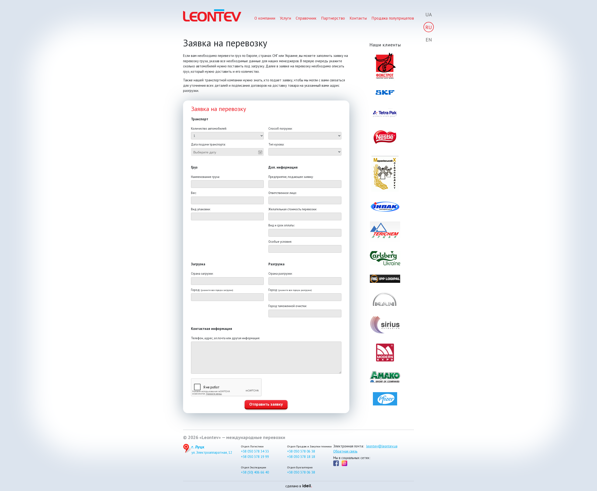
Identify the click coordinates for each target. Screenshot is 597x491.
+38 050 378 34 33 (255, 451)
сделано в (297, 486)
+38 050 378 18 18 (301, 456)
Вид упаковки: (200, 209)
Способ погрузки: (280, 129)
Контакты (358, 18)
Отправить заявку (266, 404)
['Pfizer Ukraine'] (385, 398)
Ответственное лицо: (282, 193)
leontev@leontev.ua (381, 446)
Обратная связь (345, 451)
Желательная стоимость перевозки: (292, 209)
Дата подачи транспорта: (208, 144)
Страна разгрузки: (280, 274)
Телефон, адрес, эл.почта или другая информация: (225, 338)
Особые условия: (280, 242)
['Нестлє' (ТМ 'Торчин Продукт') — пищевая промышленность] (385, 137)
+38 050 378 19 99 (255, 456)
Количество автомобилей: (209, 129)
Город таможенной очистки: (287, 306)
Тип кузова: (276, 144)
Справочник (306, 18)
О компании (264, 18)
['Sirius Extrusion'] (385, 325)
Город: (212, 290)
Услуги (285, 18)
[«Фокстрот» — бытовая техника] (385, 66)
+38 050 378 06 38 (301, 451)
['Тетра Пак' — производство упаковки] (385, 113)
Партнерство (333, 18)
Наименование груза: (205, 177)
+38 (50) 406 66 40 (255, 472)
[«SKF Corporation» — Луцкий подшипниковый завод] (385, 94)
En (429, 39)
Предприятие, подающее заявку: (290, 177)
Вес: (193, 193)
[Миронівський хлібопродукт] (385, 174)
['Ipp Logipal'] (385, 279)
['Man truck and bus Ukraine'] (385, 299)
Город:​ (290, 290)
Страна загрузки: (202, 274)
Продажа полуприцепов (392, 18)
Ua (428, 14)
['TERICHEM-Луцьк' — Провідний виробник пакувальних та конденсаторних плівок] (385, 231)
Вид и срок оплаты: (281, 225)
